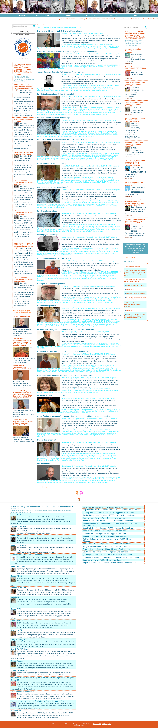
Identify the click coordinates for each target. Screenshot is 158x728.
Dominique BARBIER (19, 670)
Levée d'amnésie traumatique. (23, 692)
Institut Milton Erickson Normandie (58, 435)
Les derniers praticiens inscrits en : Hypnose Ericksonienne (103, 507)
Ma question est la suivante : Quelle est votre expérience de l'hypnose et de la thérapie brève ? (135, 273)
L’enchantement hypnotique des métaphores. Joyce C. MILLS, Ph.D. (64, 375)
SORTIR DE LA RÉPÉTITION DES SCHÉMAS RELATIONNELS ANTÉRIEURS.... (134, 92)
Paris (113, 89)
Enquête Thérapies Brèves (135, 293)
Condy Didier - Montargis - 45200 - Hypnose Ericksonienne (106, 534)
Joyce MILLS (69, 392)
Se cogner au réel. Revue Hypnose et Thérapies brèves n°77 (134, 144)
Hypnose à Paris (106, 87)
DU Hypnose (86, 155)
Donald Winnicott (72, 109)
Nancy (66, 136)
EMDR (117, 85)
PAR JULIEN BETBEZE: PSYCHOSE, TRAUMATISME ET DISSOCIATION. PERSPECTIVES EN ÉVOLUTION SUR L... (132, 130)
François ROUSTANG (102, 204)
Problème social (131, 289)
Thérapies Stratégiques (57, 68)
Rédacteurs (90, 15)
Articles (67, 15)
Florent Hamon (66, 213)
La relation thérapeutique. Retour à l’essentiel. (55, 94)
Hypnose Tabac (67, 229)
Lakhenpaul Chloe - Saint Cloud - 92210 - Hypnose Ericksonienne (109, 513)
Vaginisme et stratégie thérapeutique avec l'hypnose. (133, 50)
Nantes (109, 89)
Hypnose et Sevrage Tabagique (52, 229)
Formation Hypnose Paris (92, 87)
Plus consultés (129, 261)
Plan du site (77, 725)
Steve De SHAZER (102, 278)
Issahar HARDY (17, 515)
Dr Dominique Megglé (74, 155)
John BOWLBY (77, 112)
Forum (136, 15)
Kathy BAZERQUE (18, 640)
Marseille (103, 89)
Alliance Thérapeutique (68, 319)
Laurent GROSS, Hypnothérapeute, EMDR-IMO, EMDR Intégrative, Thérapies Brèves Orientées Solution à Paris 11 (23, 342)
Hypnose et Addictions (75, 67)
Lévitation (57, 278)
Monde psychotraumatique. (48, 235)
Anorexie (64, 65)
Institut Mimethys (105, 253)
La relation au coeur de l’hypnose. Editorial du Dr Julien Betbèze (63, 352)
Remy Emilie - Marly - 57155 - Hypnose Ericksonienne (104, 518)
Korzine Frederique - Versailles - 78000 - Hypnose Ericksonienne (109, 515)
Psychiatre (81, 136)
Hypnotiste (88, 277)
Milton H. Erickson (98, 158)
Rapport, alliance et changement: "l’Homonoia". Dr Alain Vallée (62, 140)
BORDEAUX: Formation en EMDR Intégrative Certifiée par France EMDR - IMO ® (23, 86)
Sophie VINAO (16, 576)
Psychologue (88, 48)
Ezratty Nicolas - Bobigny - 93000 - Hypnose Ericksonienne (106, 549)
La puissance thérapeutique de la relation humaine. (134, 280)
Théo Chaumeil (66, 332)
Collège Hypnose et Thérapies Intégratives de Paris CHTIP (79, 44)
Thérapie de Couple (89, 90)
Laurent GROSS (66, 237)
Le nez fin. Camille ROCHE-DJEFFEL (52, 396)
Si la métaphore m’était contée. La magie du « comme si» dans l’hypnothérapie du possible (73, 416)
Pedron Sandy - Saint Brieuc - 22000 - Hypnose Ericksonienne (108, 521)
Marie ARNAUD (100, 324)
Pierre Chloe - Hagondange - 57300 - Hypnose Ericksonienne (107, 544)
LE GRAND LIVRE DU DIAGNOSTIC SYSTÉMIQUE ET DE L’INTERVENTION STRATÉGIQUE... (135, 172)
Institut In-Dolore (77, 48)
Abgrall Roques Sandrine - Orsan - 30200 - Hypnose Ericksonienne (109, 563)
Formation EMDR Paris (68, 46)
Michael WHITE (49, 182)
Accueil (22, 15)
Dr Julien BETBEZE (111, 65)
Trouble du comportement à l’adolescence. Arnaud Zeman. (60, 72)
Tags (44, 25)
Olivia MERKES (17, 621)
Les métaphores (43, 464)
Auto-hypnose (72, 153)
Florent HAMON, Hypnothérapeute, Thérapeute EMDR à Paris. (22, 367)
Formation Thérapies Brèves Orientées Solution (104, 46)
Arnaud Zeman (72, 85)
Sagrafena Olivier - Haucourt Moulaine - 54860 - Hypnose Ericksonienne (112, 510)
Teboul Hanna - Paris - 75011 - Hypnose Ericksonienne (105, 536)
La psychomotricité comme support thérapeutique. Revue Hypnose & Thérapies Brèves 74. (135, 222)
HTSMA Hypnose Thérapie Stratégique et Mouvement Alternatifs (61, 111)
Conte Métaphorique (111, 477)
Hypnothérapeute (42, 89)
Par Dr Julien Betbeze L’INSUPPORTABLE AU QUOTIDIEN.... (138, 110)
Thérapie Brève (77, 90)
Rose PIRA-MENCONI (20, 649)
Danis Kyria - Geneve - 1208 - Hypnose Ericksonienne (104, 531)
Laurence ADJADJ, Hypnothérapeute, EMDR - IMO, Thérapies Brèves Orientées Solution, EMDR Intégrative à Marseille (22, 394)
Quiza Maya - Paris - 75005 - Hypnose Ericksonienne (104, 560)
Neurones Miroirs (109, 67)
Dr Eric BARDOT (104, 248)
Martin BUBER (93, 112)
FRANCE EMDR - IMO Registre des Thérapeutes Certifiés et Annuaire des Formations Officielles (23, 33)
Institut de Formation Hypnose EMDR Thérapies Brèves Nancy (92, 206)
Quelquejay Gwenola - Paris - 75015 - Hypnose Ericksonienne (107, 555)
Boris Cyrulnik (72, 108)
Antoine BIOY (65, 297)
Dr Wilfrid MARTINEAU (106, 177)
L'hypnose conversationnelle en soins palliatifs (135, 298)
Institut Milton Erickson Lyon (81, 324)
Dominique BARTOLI (19, 588)
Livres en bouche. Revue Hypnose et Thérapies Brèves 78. (134, 104)
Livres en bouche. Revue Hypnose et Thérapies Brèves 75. (134, 183)
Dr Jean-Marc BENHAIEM (107, 343)
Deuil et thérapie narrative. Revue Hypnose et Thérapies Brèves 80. (135, 68)
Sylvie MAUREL (17, 630)
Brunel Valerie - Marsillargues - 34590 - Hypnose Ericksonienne (108, 528)
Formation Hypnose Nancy (103, 133)
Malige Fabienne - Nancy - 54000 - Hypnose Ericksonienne (106, 546)
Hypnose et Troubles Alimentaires (93, 67)
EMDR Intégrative (23, 58)
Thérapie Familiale (101, 90)
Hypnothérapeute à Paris (56, 89)
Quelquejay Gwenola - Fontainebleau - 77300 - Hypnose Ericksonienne (111, 557)
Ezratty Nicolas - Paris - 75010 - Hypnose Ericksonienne (105, 552)
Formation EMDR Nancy (106, 44)
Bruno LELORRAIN (18, 545)
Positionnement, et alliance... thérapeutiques (55, 163)
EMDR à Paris (65, 87)
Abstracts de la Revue (45, 15)
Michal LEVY (16, 711)
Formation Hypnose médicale (104, 226)
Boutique (113, 15)
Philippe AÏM (65, 286)
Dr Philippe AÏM (113, 297)
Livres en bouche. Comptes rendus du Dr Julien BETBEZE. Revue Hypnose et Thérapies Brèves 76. (135, 162)
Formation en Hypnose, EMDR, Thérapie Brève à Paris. (59, 31)
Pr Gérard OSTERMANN (110, 112)
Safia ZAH (15, 597)
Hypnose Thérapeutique (48, 180)
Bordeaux (64, 108)
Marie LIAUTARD (17, 536)
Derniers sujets (129, 257)
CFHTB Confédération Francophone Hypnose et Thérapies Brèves (97, 319)
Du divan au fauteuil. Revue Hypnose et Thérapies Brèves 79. (135, 84)
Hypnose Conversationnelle (73, 157)
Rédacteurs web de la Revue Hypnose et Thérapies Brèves (22, 311)
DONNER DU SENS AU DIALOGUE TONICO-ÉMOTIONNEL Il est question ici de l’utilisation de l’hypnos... (135, 231)
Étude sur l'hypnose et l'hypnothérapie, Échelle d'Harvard (133, 304)
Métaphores (84, 392)
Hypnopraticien (65, 322)
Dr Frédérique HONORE (93, 455)
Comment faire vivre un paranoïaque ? (52, 187)
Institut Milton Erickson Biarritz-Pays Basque (51, 460)
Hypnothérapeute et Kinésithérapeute (92, 346)
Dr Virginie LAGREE (111, 131)
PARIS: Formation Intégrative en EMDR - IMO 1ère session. (23, 182)
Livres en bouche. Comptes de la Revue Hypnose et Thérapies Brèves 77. (135, 119)
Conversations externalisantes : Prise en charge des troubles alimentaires (67, 51)
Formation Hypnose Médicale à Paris (48, 275)
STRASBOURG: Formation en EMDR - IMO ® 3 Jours (23, 153)
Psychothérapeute (98, 48)
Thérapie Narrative (43, 68)
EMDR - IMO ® (97, 724)
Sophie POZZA (16, 661)
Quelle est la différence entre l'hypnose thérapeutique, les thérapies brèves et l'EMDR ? (135, 316)
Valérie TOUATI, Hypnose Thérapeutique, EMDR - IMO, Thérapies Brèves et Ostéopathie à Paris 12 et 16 (23, 422)
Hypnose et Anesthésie (104, 228)
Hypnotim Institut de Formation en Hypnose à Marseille (54, 48)
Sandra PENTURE (18, 567)
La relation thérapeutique (47, 211)
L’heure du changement (46, 440)
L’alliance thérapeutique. (47, 306)
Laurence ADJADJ (67, 33)
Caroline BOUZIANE (19, 526)
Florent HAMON (76, 226)
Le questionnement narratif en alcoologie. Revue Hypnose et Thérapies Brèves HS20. (122, 19)
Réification (108, 435)
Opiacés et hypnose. (133, 266)
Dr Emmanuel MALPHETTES (108, 201)
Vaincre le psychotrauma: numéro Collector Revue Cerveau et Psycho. (39, 701)
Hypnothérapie (41, 302)
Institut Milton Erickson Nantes (75, 158)
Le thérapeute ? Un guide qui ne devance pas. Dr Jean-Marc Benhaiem (65, 329)
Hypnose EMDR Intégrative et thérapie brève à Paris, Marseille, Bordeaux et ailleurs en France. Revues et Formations (36, 0)
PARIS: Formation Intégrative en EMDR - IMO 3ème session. (23, 279)
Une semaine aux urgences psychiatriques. (54, 118)
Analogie (64, 477)
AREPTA (64, 85)
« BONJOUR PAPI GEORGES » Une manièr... (137, 74)
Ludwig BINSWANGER (44, 231)
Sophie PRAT (16, 609)
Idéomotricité (96, 277)
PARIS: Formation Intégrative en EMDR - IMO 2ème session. (23, 212)
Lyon (92, 324)
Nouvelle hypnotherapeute (135, 285)
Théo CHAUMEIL (94, 392)
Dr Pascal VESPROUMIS (21, 317)
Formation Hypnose (83, 46)
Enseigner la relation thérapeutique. (51, 284)
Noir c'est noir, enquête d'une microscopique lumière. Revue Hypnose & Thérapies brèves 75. (134, 202)
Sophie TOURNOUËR (111, 48)
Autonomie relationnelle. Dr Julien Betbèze (54, 258)
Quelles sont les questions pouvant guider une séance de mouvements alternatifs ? (62, 19)
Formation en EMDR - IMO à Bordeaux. (26, 555)
